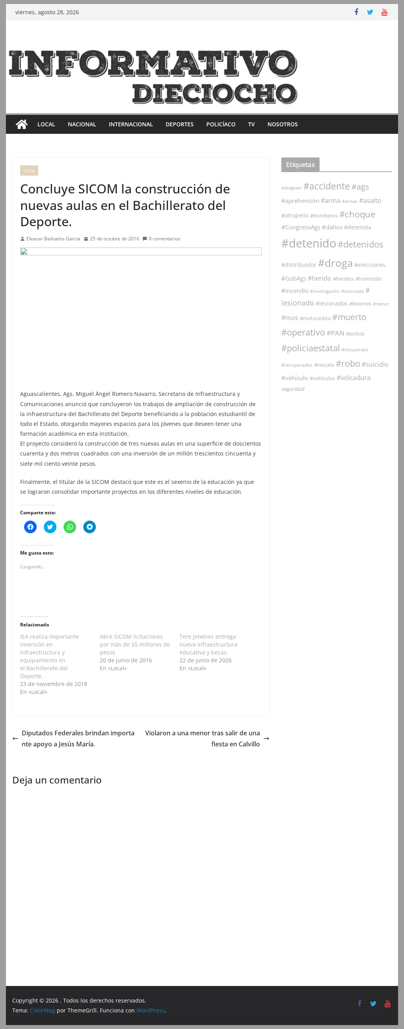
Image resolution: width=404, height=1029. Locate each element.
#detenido (308, 243)
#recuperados (296, 365)
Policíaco (221, 124)
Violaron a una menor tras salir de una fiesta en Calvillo (202, 739)
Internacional (131, 124)
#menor (381, 304)
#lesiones (360, 303)
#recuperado (355, 349)
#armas (349, 201)
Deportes (180, 124)
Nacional (82, 124)
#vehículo (294, 378)
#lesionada (352, 291)
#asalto (370, 200)
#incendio (295, 290)
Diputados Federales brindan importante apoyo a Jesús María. (78, 739)
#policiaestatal (310, 348)
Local (46, 124)
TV (251, 124)
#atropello (295, 215)
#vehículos (322, 378)
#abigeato (291, 188)
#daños (332, 227)
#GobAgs (293, 278)
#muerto (349, 316)
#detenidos (360, 244)
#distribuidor (298, 264)
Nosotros (282, 124)
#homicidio (368, 278)
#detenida (357, 227)
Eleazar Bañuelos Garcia (53, 238)
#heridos (343, 278)
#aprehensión (300, 200)
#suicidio (375, 364)
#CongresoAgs (300, 227)
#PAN (335, 332)
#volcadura (353, 377)
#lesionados (332, 303)
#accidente (326, 186)
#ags (360, 186)
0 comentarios (164, 238)
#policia (355, 333)
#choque (357, 214)
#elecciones (369, 264)
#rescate (324, 364)
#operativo (303, 332)
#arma (330, 200)
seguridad (293, 388)
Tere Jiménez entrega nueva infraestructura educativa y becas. (209, 644)
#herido (319, 278)
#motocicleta (315, 318)
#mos (289, 317)
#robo (348, 363)
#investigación (325, 291)
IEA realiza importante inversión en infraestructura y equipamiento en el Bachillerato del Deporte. (49, 656)
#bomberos (324, 215)
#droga (335, 263)
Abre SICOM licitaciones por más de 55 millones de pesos (135, 644)
